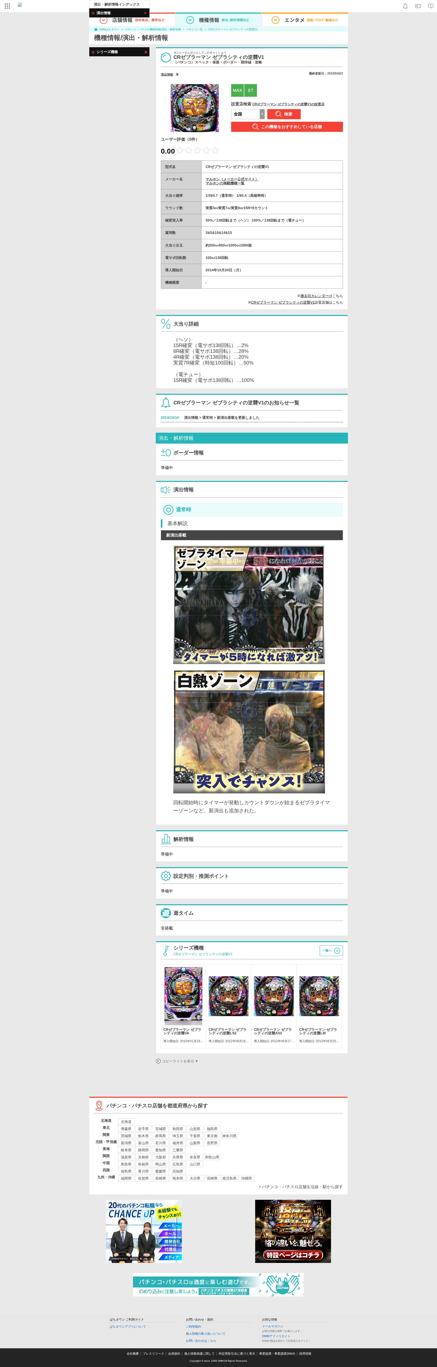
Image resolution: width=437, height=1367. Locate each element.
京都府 (143, 1157)
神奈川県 (229, 1136)
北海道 (126, 1122)
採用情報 (305, 1353)
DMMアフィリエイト (276, 1336)
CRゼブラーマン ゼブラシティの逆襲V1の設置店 (288, 104)
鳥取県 (126, 1164)
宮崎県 (212, 1178)
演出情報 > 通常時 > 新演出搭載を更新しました (221, 418)
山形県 (195, 1129)
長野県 (212, 1143)
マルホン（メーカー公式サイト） (232, 179)
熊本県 (177, 1178)
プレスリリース (153, 1353)
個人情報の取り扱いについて (205, 1333)
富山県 (143, 1143)
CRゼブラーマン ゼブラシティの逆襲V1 (233, 29)
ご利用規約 (193, 1326)
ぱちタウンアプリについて (128, 1326)
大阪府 (160, 1157)
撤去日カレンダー (314, 296)
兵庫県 (177, 1157)
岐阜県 (126, 1150)
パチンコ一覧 (194, 29)
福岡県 (126, 1178)
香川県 (143, 1171)
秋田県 (177, 1129)
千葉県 (195, 1136)
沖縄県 (246, 1178)
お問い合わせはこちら (201, 1340)
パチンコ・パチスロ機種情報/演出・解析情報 (153, 29)
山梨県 (195, 1143)
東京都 (212, 1136)
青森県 (126, 1129)
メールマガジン (272, 1326)
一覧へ (327, 950)
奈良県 (195, 1157)
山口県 (195, 1164)
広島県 (177, 1164)
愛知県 (160, 1150)
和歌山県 (212, 1157)
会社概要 (133, 1353)
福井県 (177, 1143)
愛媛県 (160, 1171)
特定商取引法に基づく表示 (237, 1353)
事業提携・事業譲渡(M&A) (277, 1353)
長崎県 (160, 1178)
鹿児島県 (229, 1178)
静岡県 (143, 1150)
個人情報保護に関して (199, 1353)
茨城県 (126, 1136)
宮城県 (160, 1129)
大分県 (195, 1178)
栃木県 (143, 1136)
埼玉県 (177, 1136)
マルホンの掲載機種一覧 (225, 183)
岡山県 (160, 1164)
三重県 (177, 1150)
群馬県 (160, 1136)
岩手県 (143, 1129)
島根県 (143, 1164)
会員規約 (174, 1353)
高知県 (177, 1171)
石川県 (160, 1143)
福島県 (212, 1129)
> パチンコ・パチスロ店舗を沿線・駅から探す (301, 1187)
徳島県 (126, 1171)
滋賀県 (126, 1157)
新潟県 (126, 1143)
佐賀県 (143, 1178)
